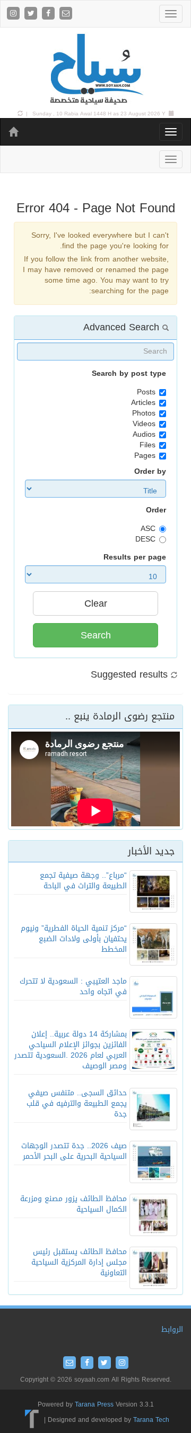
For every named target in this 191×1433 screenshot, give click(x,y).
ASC (148, 529)
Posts (146, 392)
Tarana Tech (151, 1420)
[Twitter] (32, 14)
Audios (144, 434)
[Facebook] (49, 14)
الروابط (172, 1329)
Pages (144, 455)
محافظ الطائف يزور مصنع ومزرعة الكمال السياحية (73, 1204)
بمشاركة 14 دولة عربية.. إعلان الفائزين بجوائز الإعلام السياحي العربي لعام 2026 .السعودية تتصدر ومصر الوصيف (70, 1050)
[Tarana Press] (32, 1420)
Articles (143, 403)
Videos (144, 424)
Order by (150, 471)
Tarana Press (94, 1404)
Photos (143, 413)
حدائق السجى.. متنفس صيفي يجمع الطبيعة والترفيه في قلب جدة (77, 1103)
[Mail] (65, 14)
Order (156, 510)
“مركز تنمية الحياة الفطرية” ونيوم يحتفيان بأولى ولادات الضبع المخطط (74, 939)
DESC (145, 539)
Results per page (134, 557)
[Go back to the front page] (95, 69)
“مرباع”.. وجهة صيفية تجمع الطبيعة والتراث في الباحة (83, 880)
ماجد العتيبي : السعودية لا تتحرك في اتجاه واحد (73, 986)
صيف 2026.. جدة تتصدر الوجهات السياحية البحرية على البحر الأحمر (74, 1151)
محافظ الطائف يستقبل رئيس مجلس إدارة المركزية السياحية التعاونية (79, 1262)
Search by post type (129, 373)
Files (147, 445)
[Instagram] (14, 14)
